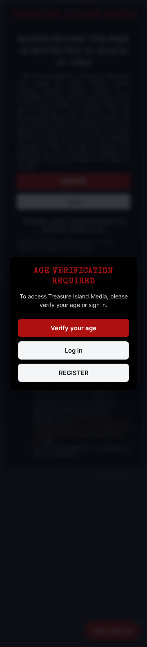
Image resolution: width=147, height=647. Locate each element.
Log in (73, 350)
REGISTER (74, 373)
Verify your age (73, 328)
